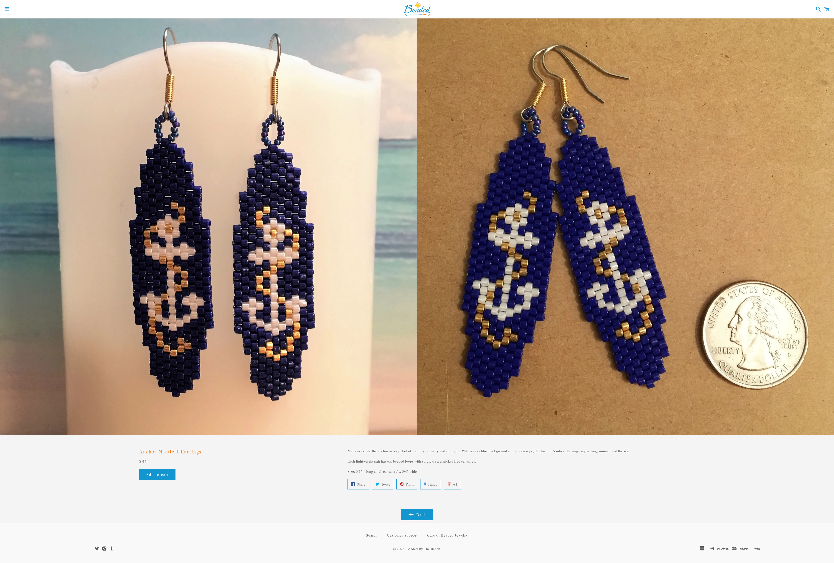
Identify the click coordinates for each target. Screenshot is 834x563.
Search (372, 535)
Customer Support (402, 535)
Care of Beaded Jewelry (447, 535)
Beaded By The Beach (423, 548)
